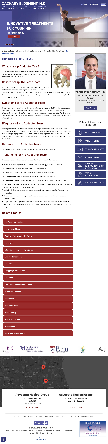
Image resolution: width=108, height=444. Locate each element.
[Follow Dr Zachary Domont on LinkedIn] (42, 423)
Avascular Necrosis (13, 291)
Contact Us (71, 416)
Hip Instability (10, 312)
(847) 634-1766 (91, 4)
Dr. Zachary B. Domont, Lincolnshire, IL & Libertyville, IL (21, 51)
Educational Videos (94, 149)
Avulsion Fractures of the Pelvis (18, 236)
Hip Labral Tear (11, 305)
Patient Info (46, 51)
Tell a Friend (60, 416)
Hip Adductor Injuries (14, 222)
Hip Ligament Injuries (13, 229)
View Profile (90, 108)
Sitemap (39, 416)
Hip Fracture (10, 298)
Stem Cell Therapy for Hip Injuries (19, 250)
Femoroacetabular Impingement (18, 284)
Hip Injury (9, 243)
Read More (14, 37)
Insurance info (92, 157)
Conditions (60, 51)
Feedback (49, 416)
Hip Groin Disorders (13, 319)
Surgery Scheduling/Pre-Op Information (94, 165)
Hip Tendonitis (11, 326)
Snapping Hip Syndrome (15, 271)
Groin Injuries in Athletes (15, 333)
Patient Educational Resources (90, 123)
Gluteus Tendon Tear (13, 257)
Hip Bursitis (9, 277)
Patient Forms (92, 141)
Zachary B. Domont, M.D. (90, 92)
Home (13, 416)
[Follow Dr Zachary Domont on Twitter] (39, 423)
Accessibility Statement (87, 416)
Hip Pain (8, 264)
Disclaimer (22, 416)
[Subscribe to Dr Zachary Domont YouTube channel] (46, 423)
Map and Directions (32, 407)
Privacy (31, 416)
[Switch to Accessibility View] (3, 439)
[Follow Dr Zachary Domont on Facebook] (35, 423)
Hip (53, 51)
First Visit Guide (93, 132)
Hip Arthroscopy (15, 32)
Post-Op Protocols (94, 182)
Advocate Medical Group (32, 394)
